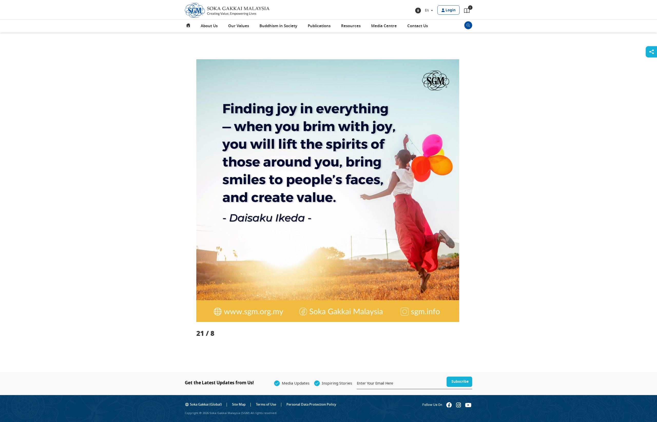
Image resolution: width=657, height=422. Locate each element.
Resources (351, 26)
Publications (319, 26)
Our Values (238, 26)
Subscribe (460, 381)
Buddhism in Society (278, 26)
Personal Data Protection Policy (311, 404)
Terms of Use (266, 404)
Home (188, 25)
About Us (209, 26)
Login (451, 10)
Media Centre (384, 26)
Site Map (239, 404)
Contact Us (417, 26)
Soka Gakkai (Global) (206, 404)
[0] (467, 11)
